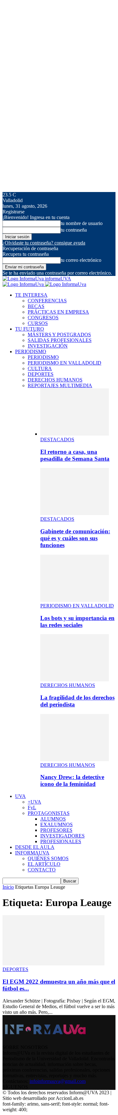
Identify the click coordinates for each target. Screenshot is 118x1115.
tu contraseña (74, 230)
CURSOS (38, 323)
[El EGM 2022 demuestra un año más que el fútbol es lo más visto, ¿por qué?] (53, 963)
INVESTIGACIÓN (48, 346)
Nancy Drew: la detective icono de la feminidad (72, 780)
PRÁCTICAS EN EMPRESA (58, 312)
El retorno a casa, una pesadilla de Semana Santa (75, 455)
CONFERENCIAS (47, 300)
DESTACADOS (57, 439)
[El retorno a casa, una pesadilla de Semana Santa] (74, 434)
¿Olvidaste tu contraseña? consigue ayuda (44, 242)
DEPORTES (40, 374)
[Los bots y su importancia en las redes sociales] (74, 600)
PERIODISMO (30, 351)
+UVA (34, 802)
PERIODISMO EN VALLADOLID (64, 362)
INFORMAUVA (32, 852)
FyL (32, 807)
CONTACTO (42, 869)
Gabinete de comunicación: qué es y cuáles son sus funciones (75, 538)
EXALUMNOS (56, 824)
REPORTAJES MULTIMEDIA (60, 385)
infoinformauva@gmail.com (58, 1081)
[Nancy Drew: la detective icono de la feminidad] (74, 759)
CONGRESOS (43, 317)
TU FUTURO (29, 329)
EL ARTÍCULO (44, 864)
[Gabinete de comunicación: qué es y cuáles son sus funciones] (74, 513)
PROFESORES (56, 830)
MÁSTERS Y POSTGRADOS (59, 334)
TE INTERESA (31, 295)
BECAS (36, 306)
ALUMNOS (53, 818)
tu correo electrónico (81, 260)
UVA (20, 796)
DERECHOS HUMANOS (55, 379)
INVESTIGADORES (62, 835)
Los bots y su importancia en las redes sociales (77, 621)
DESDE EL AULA (34, 847)
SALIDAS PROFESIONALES (60, 340)
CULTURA (40, 368)
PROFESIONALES (60, 841)
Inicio (8, 887)
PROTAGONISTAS (49, 813)
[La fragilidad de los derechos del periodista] (74, 679)
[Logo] (24, 284)
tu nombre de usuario (82, 223)
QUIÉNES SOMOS (48, 858)
